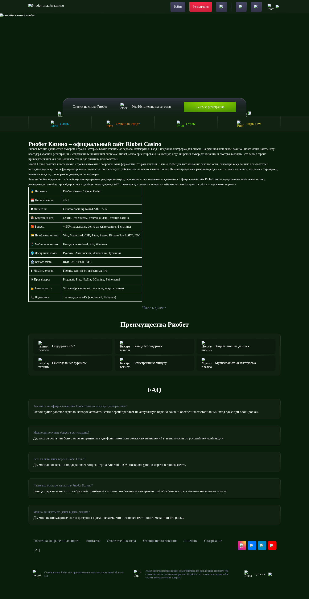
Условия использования (160, 541)
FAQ (36, 550)
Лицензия (190, 541)
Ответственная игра (121, 541)
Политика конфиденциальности (56, 541)
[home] (46, 7)
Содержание (213, 541)
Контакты (93, 541)
